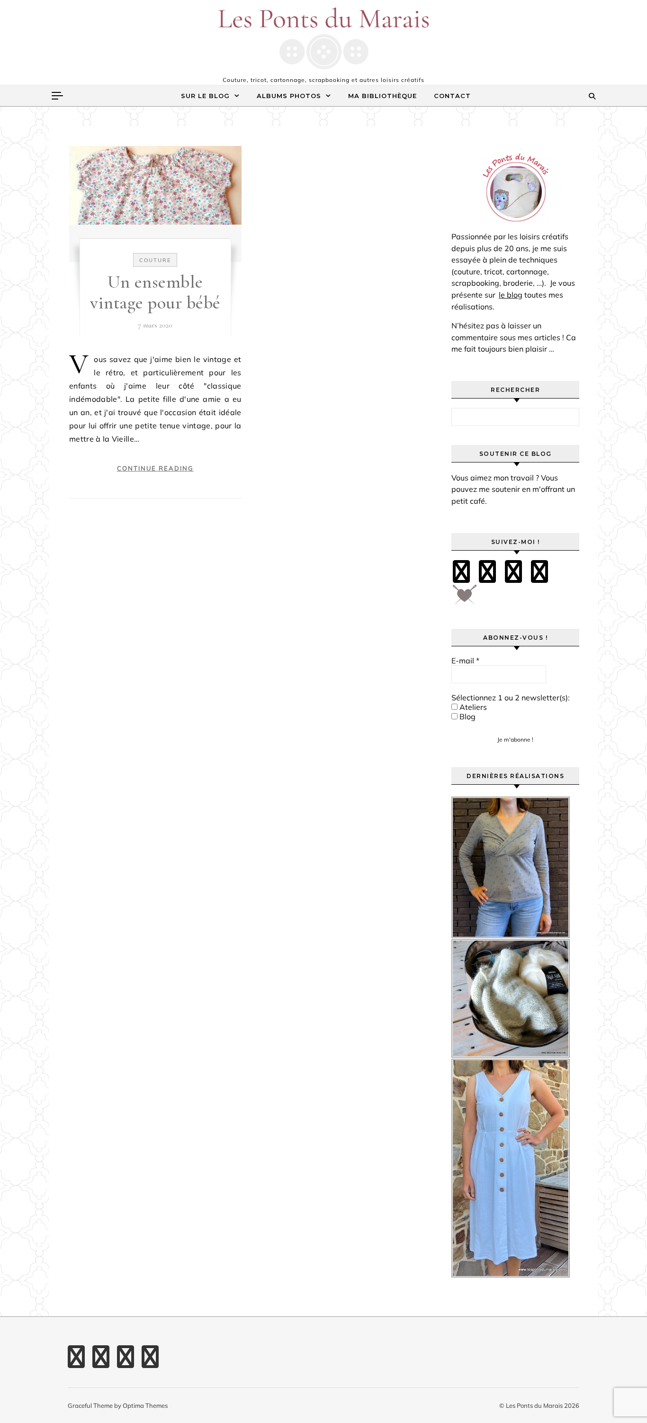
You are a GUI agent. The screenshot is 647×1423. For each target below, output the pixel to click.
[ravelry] (539, 571)
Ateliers (472, 707)
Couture (155, 260)
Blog (467, 716)
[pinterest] (487, 571)
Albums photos (289, 96)
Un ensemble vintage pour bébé (155, 292)
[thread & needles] (464, 598)
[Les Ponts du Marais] (323, 38)
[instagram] (513, 571)
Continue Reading (155, 468)
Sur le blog (205, 96)
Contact (452, 96)
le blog (510, 294)
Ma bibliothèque (382, 96)
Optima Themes (145, 1405)
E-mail (465, 660)
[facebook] (461, 571)
